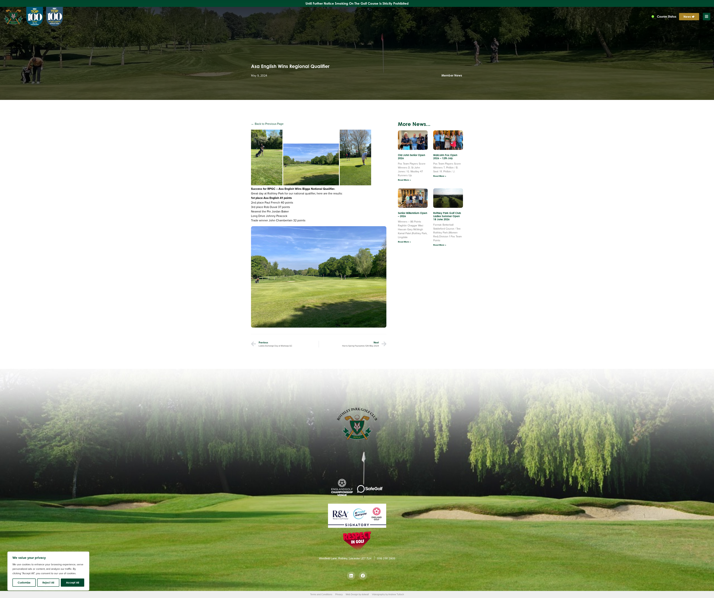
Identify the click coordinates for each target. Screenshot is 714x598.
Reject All (48, 582)
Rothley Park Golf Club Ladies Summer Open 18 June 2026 (447, 216)
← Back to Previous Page (267, 124)
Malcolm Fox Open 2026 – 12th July (445, 156)
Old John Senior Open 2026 (411, 156)
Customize (24, 582)
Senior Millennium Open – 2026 (412, 214)
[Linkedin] (351, 576)
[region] (48, 571)
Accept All (72, 582)
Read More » (404, 179)
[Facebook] (363, 576)
